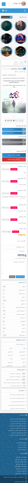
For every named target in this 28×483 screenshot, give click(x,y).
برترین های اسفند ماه (21, 449)
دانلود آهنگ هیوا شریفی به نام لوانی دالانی (16, 405)
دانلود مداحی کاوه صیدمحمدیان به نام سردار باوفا (11, 382)
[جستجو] (4, 4)
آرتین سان (10, 362)
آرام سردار (10, 355)
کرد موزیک (22, 62)
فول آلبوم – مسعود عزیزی (21, 473)
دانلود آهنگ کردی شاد (20, 307)
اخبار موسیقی (21, 290)
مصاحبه (22, 332)
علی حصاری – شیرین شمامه (16, 385)
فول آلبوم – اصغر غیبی (21, 471)
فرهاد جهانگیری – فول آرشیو (20, 462)
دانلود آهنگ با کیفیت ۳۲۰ (8, 133)
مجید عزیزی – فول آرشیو (21, 464)
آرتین (23, 362)
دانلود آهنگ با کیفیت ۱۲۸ (8, 129)
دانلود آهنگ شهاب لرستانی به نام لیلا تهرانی (17, 430)
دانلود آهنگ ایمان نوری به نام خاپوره (18, 433)
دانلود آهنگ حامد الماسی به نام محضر (17, 408)
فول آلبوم (22, 321)
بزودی (23, 297)
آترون (10, 348)
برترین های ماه (21, 293)
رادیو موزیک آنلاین (20, 311)
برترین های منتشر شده (21, 443)
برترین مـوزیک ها (5, 17)
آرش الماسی (9, 366)
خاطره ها (22, 304)
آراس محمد (22, 355)
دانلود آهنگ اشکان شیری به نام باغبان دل (17, 435)
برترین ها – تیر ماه (22, 445)
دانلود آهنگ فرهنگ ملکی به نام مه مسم (17, 394)
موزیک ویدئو (21, 335)
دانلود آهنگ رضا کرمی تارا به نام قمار (13, 379)
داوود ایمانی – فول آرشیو (21, 457)
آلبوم (23, 286)
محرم (23, 328)
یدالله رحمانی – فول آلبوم (21, 469)
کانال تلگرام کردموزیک (13, 155)
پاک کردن (12, 277)
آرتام (11, 359)
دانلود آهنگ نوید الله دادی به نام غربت (17, 401)
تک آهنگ (22, 300)
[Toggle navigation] (25, 10)
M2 (25, 348)
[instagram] (6, 10)
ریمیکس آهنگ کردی (20, 314)
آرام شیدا (22, 359)
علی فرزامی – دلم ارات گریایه (15, 373)
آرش (23, 366)
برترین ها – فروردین (22, 447)
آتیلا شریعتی (21, 352)
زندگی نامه (22, 318)
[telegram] (3, 10)
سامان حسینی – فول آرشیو (20, 459)
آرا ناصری (10, 352)
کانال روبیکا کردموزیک (13, 159)
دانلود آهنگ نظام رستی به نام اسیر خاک (17, 398)
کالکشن (22, 325)
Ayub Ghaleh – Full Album (20, 466)
